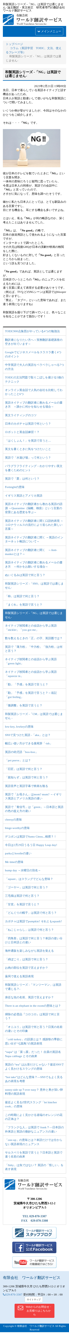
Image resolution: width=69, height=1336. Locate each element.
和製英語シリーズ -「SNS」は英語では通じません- (34, 585)
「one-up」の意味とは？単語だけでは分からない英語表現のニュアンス (33, 1141)
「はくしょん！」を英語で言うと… (28, 440)
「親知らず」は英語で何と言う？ (26, 777)
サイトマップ (34, 1299)
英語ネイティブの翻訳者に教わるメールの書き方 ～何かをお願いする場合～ (33, 564)
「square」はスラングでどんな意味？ (29, 878)
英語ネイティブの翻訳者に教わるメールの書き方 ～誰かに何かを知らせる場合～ (33, 404)
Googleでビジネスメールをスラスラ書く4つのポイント (33, 354)
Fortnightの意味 (15, 487)
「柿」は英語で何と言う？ (22, 596)
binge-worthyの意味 (17, 828)
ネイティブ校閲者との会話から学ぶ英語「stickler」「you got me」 (31, 627)
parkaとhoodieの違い (18, 853)
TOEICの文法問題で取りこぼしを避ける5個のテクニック (34, 379)
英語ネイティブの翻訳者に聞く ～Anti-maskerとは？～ (31, 552)
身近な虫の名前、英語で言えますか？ (29, 997)
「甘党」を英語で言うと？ (22, 904)
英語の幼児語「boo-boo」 (21, 752)
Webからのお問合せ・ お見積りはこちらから (39, 1310)
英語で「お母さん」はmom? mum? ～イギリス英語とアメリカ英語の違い (33, 796)
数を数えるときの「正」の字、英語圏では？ (33, 638)
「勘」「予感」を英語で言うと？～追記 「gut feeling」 (31, 694)
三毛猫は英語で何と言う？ (22, 895)
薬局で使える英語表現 (19, 976)
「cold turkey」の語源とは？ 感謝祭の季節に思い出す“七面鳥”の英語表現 (33, 1041)
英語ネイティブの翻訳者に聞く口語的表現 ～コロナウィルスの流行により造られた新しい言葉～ (34, 525)
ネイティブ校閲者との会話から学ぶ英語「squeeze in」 (31, 673)
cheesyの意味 (13, 819)
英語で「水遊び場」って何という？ (28, 457)
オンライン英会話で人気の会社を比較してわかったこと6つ (33, 392)
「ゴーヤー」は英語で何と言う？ (26, 887)
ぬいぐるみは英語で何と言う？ (25, 575)
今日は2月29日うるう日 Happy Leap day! (31, 845)
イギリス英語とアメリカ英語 (23, 495)
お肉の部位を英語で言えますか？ (26, 967)
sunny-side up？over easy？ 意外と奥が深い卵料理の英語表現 (34, 1091)
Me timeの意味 (14, 861)
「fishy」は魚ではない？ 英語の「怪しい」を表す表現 (34, 1167)
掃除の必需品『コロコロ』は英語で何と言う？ (32, 1016)
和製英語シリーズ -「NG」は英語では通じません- (34, 615)
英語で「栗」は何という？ (22, 478)
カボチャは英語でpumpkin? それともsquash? (33, 921)
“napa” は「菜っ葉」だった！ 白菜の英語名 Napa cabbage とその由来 (33, 1053)
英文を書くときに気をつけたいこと (28, 449)
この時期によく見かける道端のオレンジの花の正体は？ (33, 1116)
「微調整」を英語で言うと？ (23, 705)
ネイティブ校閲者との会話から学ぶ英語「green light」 (31, 661)
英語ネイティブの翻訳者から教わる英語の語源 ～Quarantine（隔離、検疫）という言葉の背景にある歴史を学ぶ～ (33, 508)
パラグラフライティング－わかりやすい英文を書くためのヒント (33, 468)
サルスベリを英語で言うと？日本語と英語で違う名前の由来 (33, 1154)
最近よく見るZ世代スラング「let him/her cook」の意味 (31, 1104)
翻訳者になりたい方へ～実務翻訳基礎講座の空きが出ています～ (33, 341)
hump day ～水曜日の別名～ (23, 870)
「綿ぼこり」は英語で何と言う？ (26, 959)
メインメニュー (50, 31)
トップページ (14, 44)
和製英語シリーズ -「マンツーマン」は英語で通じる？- (33, 986)
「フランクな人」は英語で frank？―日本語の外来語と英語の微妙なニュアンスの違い (34, 1129)
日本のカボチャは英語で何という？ (28, 423)
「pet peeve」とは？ (18, 760)
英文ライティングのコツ (21, 415)
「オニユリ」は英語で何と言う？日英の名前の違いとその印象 (33, 1028)
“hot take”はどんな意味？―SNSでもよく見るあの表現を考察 (34, 1079)
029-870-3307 (13, 1294)
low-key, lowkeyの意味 (19, 726)
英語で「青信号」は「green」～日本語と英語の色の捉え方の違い (34, 809)
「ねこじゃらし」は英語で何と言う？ (29, 929)
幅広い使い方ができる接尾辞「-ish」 (29, 743)
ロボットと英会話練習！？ (22, 432)
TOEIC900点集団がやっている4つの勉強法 (32, 331)
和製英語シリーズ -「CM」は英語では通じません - (34, 716)
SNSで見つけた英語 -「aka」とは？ (28, 735)
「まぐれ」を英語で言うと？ (23, 604)
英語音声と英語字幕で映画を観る (26, 786)
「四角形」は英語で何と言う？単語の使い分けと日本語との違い (33, 940)
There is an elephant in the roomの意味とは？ (33, 1005)
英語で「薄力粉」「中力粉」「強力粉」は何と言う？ (33, 648)
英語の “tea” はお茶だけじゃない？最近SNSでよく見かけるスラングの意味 (34, 1066)
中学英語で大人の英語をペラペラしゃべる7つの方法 (34, 366)
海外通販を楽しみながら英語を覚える (29, 950)
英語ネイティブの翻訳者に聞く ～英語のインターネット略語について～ (34, 539)
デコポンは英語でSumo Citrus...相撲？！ (31, 836)
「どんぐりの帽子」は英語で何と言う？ (31, 912)
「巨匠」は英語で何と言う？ (23, 769)
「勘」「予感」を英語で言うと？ (26, 684)
